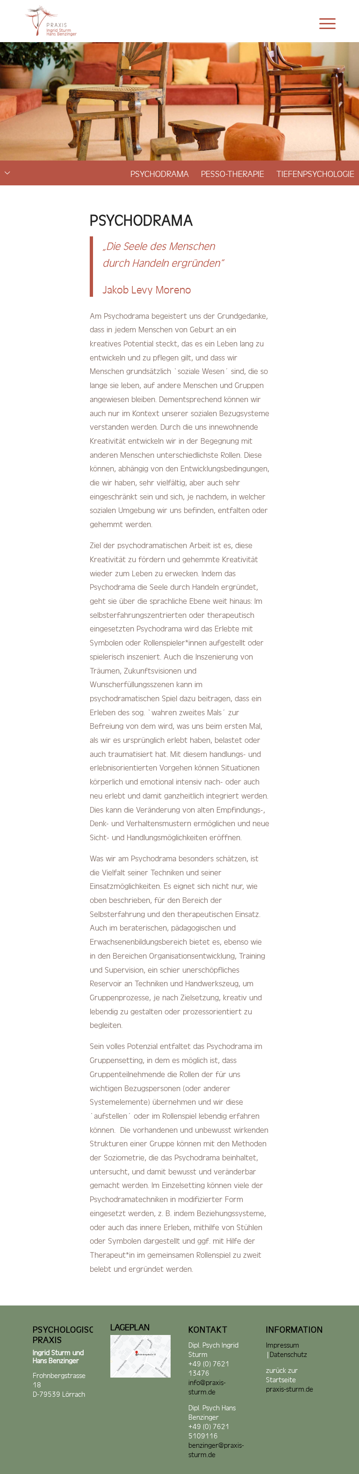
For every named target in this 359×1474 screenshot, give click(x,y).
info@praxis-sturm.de (207, 1386)
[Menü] (323, 21)
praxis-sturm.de (289, 1388)
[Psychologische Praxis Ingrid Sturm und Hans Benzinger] (53, 21)
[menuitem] (323, 21)
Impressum (282, 1344)
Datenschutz (288, 1353)
